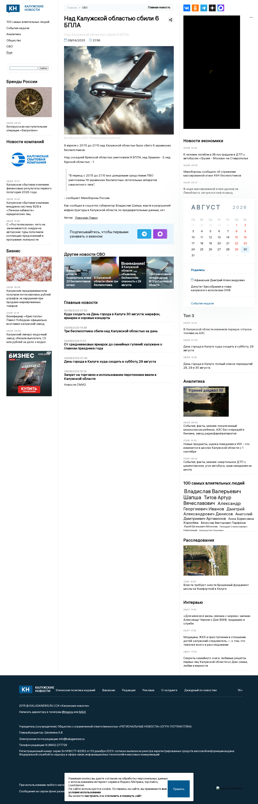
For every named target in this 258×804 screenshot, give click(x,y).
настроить (92, 796)
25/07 (186, 630)
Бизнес (13, 250)
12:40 (194, 322)
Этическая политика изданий (75, 690)
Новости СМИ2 (75, 384)
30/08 (186, 147)
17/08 (186, 581)
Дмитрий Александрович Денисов (214, 511)
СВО (9, 46)
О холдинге (169, 690)
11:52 (193, 630)
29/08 (9, 122)
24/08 (9, 330)
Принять (179, 789)
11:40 (193, 609)
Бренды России (21, 81)
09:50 (17, 330)
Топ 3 (188, 315)
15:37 (17, 181)
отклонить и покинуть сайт (123, 796)
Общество (13, 40)
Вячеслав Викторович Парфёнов (223, 523)
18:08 (17, 287)
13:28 (17, 221)
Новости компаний (25, 141)
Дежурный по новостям (200, 690)
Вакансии (108, 690)
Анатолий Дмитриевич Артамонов (217, 516)
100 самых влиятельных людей (27, 22)
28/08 (9, 181)
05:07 (194, 182)
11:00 (194, 651)
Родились (198, 270)
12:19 (16, 312)
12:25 (193, 581)
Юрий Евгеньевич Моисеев (201, 526)
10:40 (194, 147)
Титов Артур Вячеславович (207, 500)
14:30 (17, 199)
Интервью (193, 602)
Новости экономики (203, 140)
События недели (17, 28)
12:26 (194, 357)
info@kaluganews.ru (72, 739)
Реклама (148, 690)
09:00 (17, 122)
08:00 (194, 422)
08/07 (186, 651)
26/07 (186, 609)
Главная (72, 7)
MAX (82, 712)
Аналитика (13, 34)
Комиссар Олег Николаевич (211, 530)
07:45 (194, 340)
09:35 (194, 165)
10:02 (194, 440)
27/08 (9, 312)
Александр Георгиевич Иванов (212, 505)
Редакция (128, 690)
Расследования (198, 540)
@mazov (67, 712)
